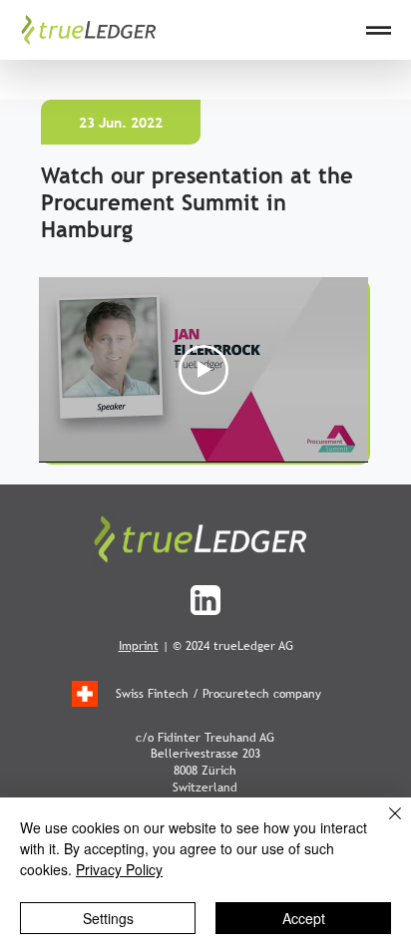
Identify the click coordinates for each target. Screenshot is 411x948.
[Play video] (203, 370)
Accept (303, 918)
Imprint (139, 646)
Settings (108, 918)
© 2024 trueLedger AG (233, 646)
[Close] (383, 825)
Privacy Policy (119, 869)
